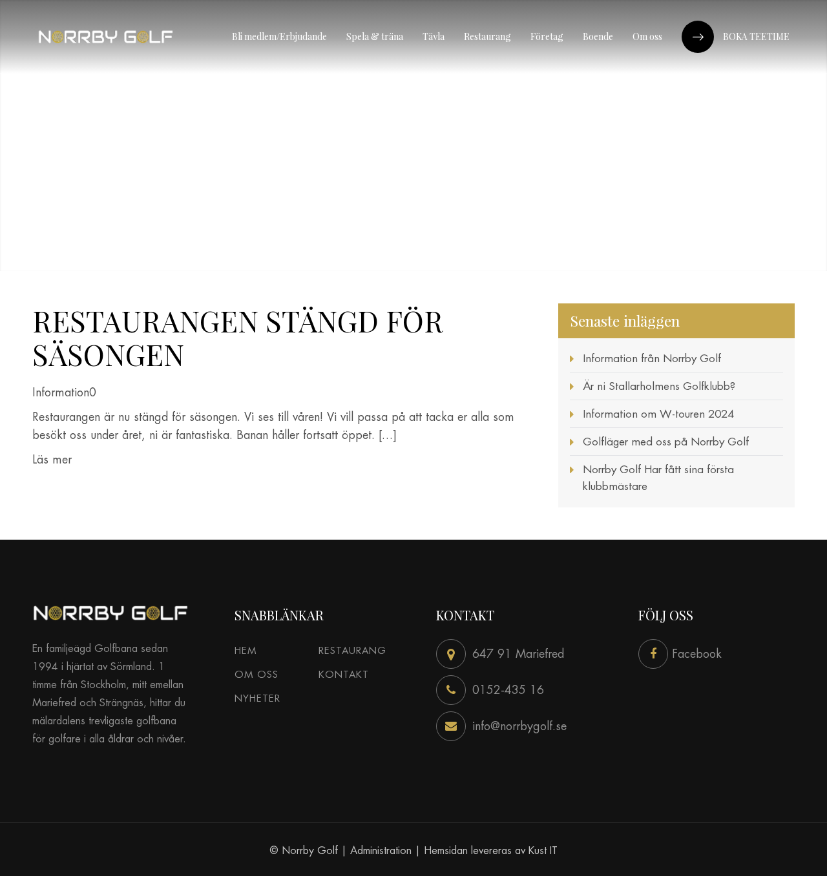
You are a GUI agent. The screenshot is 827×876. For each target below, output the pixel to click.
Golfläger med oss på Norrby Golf (666, 441)
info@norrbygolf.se (519, 725)
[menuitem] (279, 37)
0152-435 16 (508, 689)
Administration (381, 850)
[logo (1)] (105, 37)
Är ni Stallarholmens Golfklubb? (659, 386)
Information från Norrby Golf (652, 358)
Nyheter (257, 698)
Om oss (256, 674)
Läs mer (52, 459)
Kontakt (344, 674)
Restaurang (352, 650)
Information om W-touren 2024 (658, 414)
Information (60, 392)
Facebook (695, 653)
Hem (245, 650)
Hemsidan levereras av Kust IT (491, 850)
